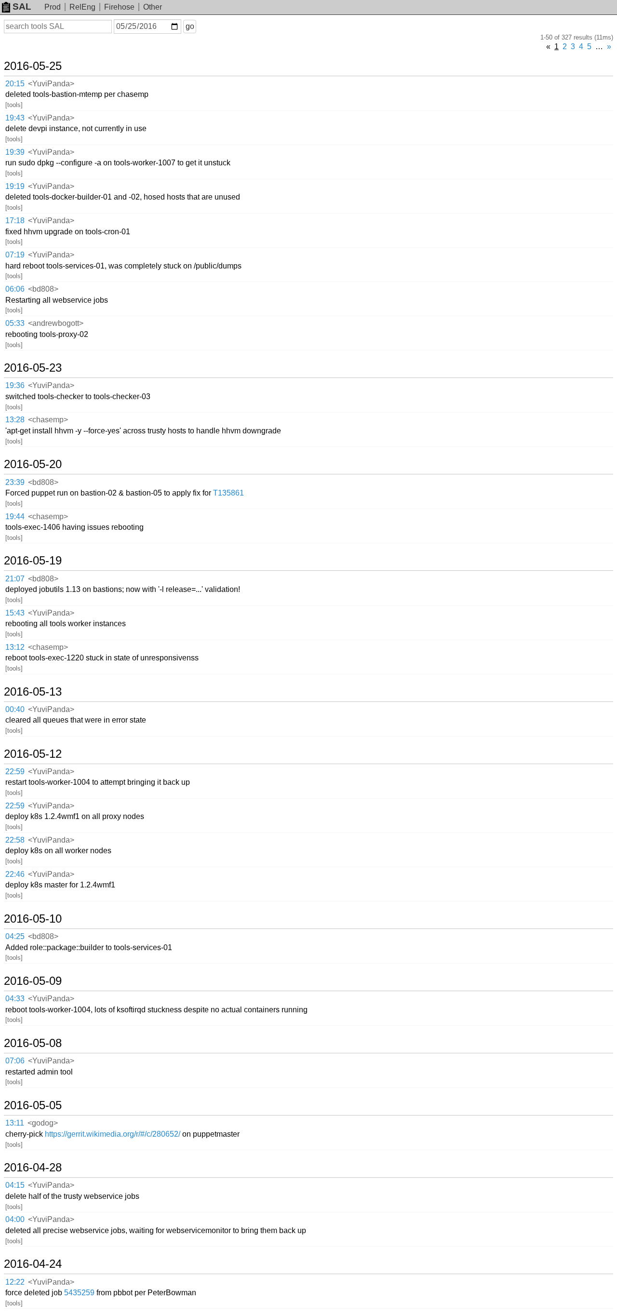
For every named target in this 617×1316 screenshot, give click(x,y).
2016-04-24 (33, 1264)
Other (152, 7)
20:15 (15, 84)
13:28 (15, 420)
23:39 (15, 482)
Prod (52, 7)
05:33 (15, 323)
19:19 (15, 186)
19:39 (15, 152)
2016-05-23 (33, 368)
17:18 (15, 220)
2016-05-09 (33, 981)
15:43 (15, 613)
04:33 (15, 998)
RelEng (82, 7)
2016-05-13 (33, 692)
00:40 (15, 709)
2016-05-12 (33, 754)
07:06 (15, 1061)
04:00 (15, 1219)
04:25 (15, 936)
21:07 (15, 579)
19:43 (15, 118)
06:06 (15, 289)
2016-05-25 (33, 66)
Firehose (119, 7)
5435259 (79, 1293)
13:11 (14, 1123)
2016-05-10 (33, 919)
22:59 (15, 771)
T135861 (228, 493)
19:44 (15, 516)
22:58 (15, 840)
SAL (22, 6)
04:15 (15, 1185)
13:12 (15, 647)
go (190, 26)
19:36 (15, 385)
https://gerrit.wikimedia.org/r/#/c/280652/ (112, 1134)
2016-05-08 (33, 1043)
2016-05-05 (33, 1105)
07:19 (15, 255)
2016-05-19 (33, 560)
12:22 (15, 1282)
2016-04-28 (33, 1167)
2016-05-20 (33, 464)
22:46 (15, 874)
